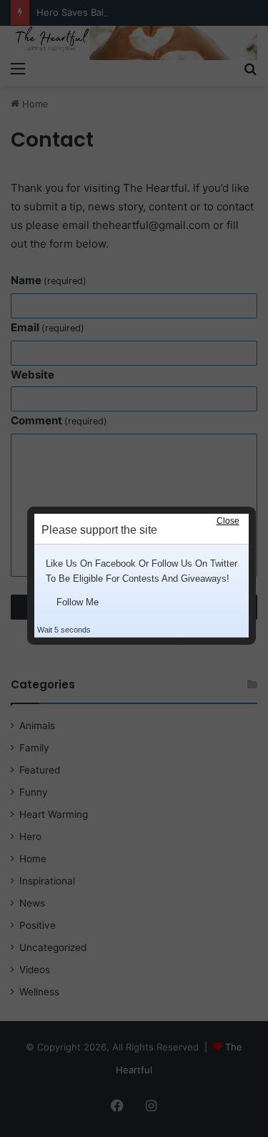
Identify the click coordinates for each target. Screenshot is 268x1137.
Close (228, 521)
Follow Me (77, 602)
